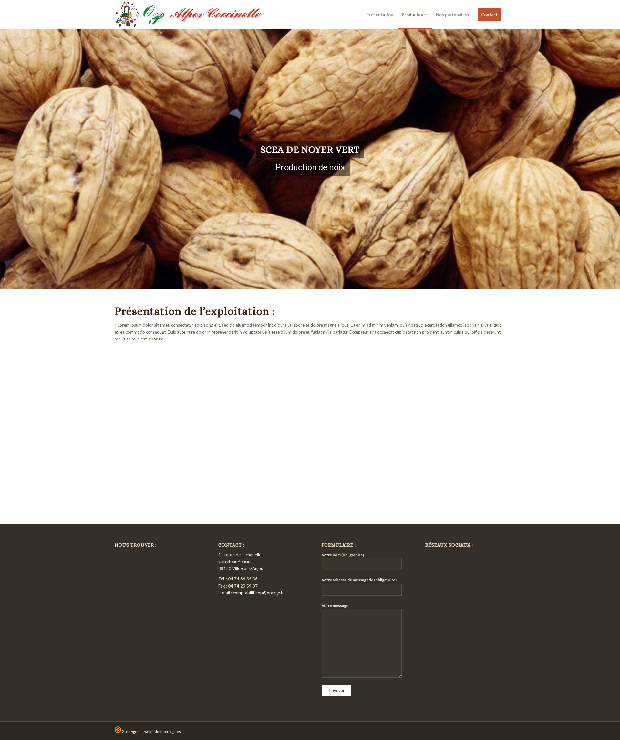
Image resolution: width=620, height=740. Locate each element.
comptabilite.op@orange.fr (258, 592)
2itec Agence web (136, 731)
